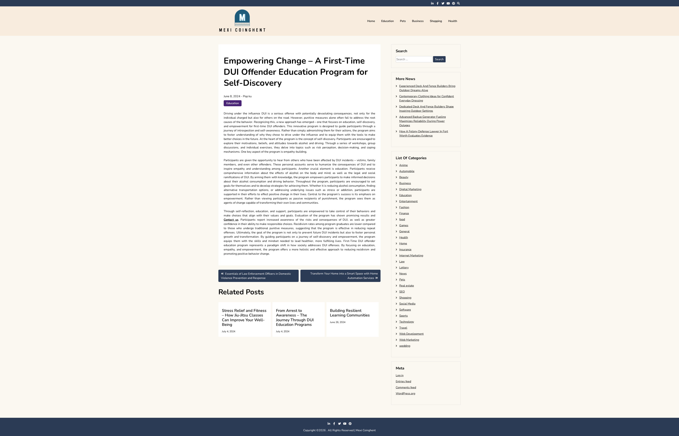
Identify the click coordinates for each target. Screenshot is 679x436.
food (402, 219)
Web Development (411, 334)
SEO (402, 292)
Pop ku (247, 96)
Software (405, 310)
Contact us (231, 220)
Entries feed (403, 381)
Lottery (404, 268)
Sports (403, 316)
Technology (406, 322)
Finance (404, 213)
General (404, 231)
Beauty (403, 177)
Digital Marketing (410, 189)
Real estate (406, 286)
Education (387, 21)
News (403, 274)
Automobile (406, 171)
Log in (400, 375)
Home (371, 21)
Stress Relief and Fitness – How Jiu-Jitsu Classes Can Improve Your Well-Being (244, 317)
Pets (403, 21)
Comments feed (406, 387)
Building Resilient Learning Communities (350, 313)
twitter (443, 3)
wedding (404, 346)
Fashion (404, 207)
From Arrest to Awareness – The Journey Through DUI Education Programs (295, 317)
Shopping (436, 21)
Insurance (405, 249)
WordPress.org (405, 393)
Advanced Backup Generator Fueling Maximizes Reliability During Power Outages (422, 121)
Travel (403, 328)
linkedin (432, 3)
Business (418, 21)
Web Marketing (409, 340)
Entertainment (408, 201)
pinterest (453, 3)
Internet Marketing (411, 255)
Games (403, 225)
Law (402, 262)
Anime (403, 165)
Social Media (407, 304)
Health (452, 21)
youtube (448, 3)
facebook (437, 3)
